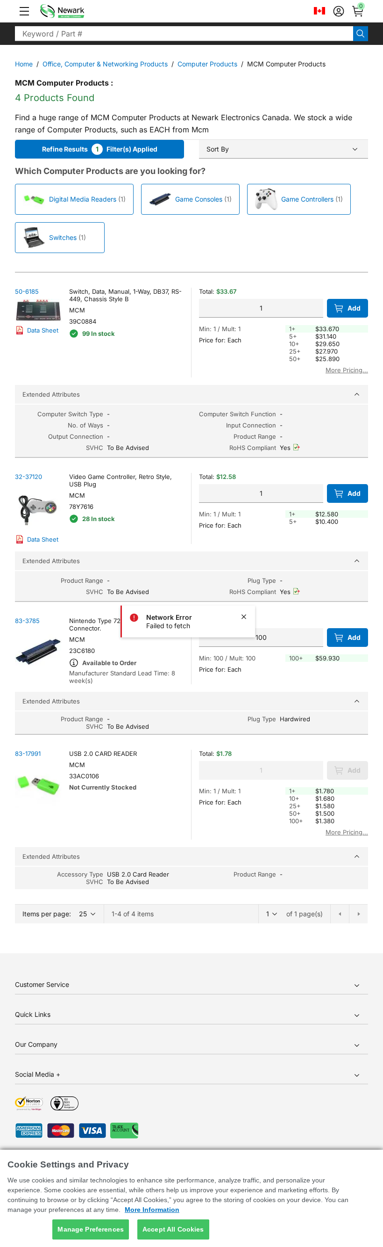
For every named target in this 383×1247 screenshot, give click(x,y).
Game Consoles (198, 199)
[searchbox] (184, 33)
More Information (152, 1209)
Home (24, 64)
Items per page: (46, 914)
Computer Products (207, 64)
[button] (24, 11)
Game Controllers (307, 199)
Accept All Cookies (173, 1229)
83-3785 (27, 620)
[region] (191, 1198)
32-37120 (28, 476)
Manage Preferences (90, 1229)
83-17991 (28, 753)
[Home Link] (76, 11)
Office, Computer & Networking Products (105, 64)
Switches (63, 237)
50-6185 (27, 291)
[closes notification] (244, 617)
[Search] (360, 33)
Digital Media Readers (82, 199)
